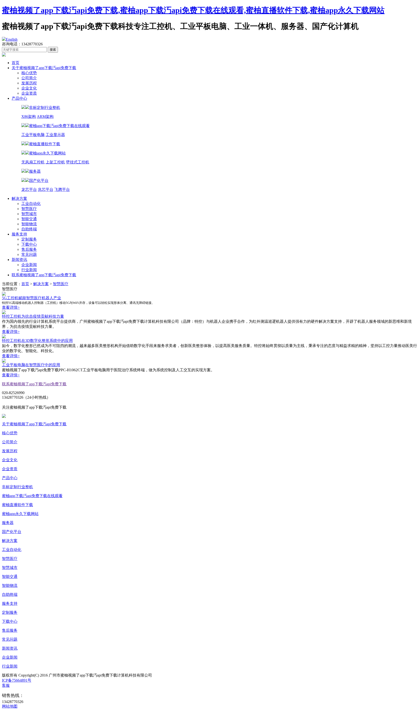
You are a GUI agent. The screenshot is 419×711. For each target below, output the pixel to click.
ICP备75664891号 (16, 680)
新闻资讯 (19, 260)
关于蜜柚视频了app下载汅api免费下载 (44, 68)
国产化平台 (11, 532)
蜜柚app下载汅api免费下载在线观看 (32, 496)
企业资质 (29, 93)
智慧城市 (29, 214)
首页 (15, 63)
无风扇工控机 (33, 162)
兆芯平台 (45, 189)
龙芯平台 (29, 189)
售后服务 (29, 249)
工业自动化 (31, 204)
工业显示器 (55, 135)
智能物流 (29, 224)
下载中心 (29, 244)
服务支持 (19, 234)
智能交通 (29, 219)
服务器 (8, 523)
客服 (6, 685)
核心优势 (29, 73)
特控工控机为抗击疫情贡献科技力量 (33, 316)
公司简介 (29, 78)
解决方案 (19, 198)
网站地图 (9, 706)
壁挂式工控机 (77, 162)
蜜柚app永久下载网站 (20, 514)
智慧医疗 (29, 209)
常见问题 (29, 254)
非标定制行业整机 (17, 487)
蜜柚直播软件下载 (17, 505)
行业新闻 (29, 270)
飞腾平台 (62, 189)
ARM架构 (45, 116)
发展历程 (29, 83)
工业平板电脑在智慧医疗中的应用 (31, 365)
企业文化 (29, 88)
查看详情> (11, 307)
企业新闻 (29, 265)
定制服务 (29, 239)
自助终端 (29, 229)
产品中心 (19, 98)
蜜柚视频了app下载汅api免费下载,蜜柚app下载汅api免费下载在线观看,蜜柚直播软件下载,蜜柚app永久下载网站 (193, 10)
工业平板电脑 (33, 135)
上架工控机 (55, 162)
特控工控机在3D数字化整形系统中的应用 (37, 341)
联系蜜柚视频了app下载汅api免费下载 (44, 275)
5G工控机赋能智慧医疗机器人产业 (31, 298)
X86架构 (28, 116)
